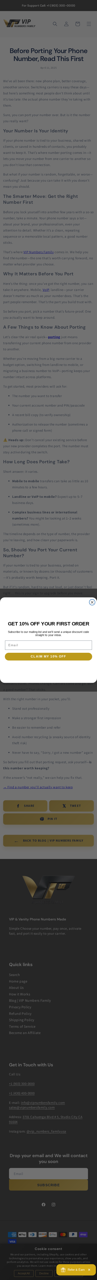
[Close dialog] (92, 602)
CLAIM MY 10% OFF (48, 656)
